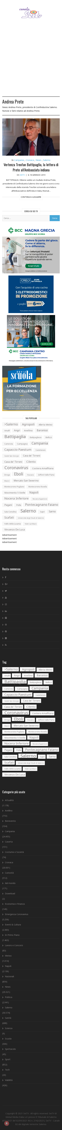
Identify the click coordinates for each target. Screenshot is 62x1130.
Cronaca (30, 160)
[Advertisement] (31, 61)
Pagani (8, 505)
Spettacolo (10, 1049)
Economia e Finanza (15, 903)
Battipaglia (15, 436)
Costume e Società (14, 852)
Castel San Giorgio (11, 456)
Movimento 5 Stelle (14, 492)
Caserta (9, 841)
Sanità (8, 1017)
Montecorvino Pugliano (14, 486)
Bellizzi (49, 437)
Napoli (33, 492)
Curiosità (9, 872)
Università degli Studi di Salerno (31, 518)
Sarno (52, 511)
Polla (18, 505)
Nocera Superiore (40, 499)
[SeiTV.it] (31, 9)
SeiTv (22, 175)
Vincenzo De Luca (14, 529)
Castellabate (40, 450)
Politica (8, 997)
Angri (17, 430)
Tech (7, 1069)
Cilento (31, 461)
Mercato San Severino (26, 480)
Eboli (18, 474)
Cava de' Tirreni (31, 455)
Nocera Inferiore (16, 498)
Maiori (7, 481)
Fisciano (30, 475)
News (38, 160)
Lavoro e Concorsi (14, 945)
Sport (7, 1059)
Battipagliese (36, 437)
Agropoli (28, 424)
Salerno (46, 160)
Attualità (9, 800)
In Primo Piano (12, 935)
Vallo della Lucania (12, 523)
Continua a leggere (31, 197)
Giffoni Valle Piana (46, 475)
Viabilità (8, 1080)
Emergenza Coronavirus (16, 914)
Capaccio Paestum (17, 449)
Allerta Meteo (45, 424)
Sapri (42, 511)
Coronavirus (16, 467)
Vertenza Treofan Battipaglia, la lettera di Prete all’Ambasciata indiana (31, 167)
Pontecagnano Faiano (41, 505)
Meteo (8, 955)
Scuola (8, 1038)
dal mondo (10, 883)
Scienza (8, 1028)
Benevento (10, 820)
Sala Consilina (10, 511)
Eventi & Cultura (13, 924)
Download (10, 893)
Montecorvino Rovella (37, 486)
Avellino (28, 430)
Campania (19, 160)
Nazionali (9, 976)
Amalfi (7, 430)
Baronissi (42, 430)
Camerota (8, 444)
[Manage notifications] (6, 1123)
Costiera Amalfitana (42, 468)
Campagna (22, 443)
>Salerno (11, 424)
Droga (7, 475)
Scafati (9, 517)
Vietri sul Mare (30, 524)
